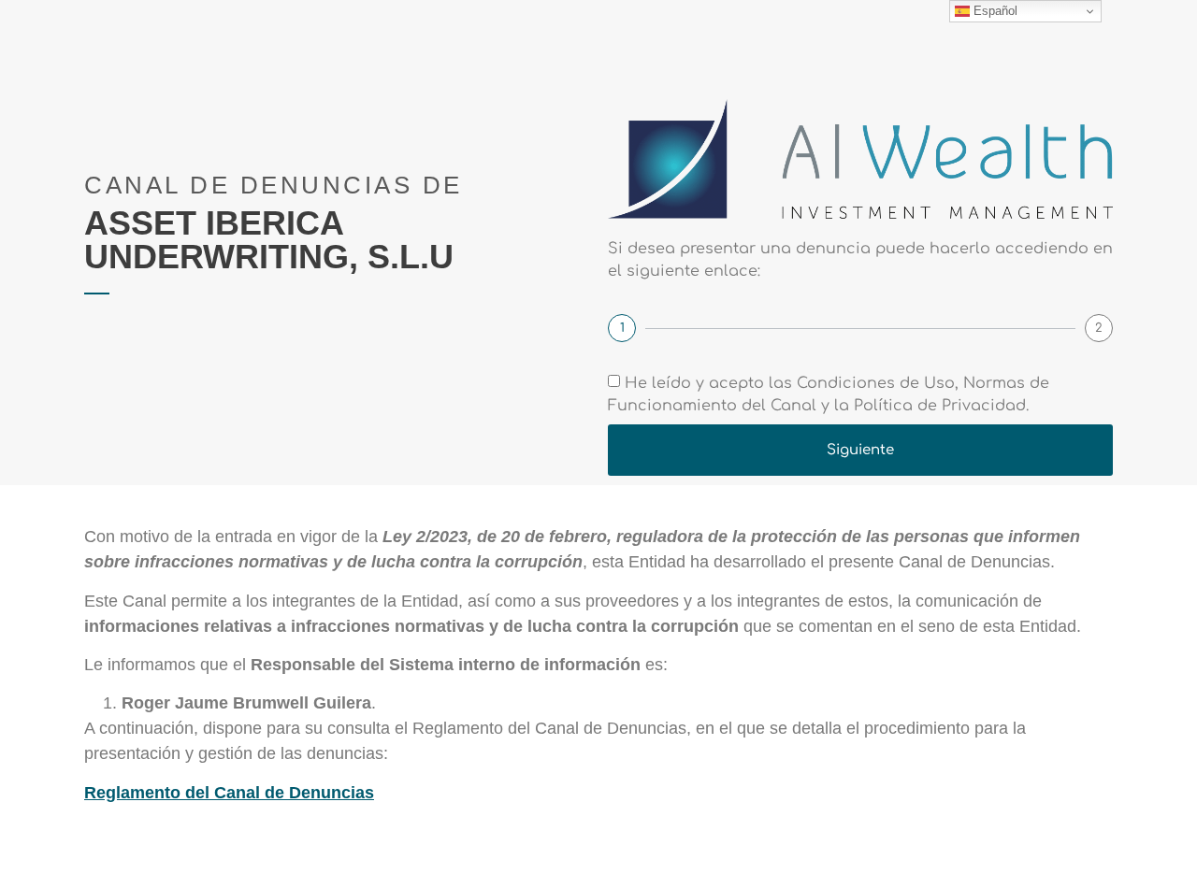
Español (993, 11)
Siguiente (860, 450)
